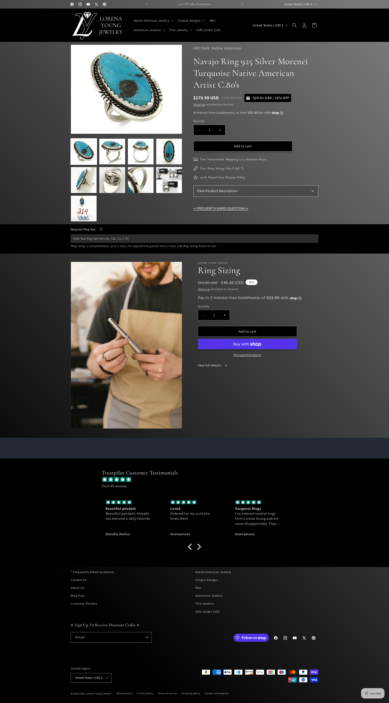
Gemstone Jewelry (209, 596)
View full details (210, 365)
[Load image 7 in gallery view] (141, 180)
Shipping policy (190, 693)
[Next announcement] (242, 4)
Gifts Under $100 (207, 612)
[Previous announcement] (147, 4)
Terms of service (167, 693)
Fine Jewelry (204, 603)
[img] (197, 479)
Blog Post (78, 596)
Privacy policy (145, 693)
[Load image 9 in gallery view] (84, 208)
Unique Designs (206, 580)
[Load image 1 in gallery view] (84, 151)
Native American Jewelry (213, 572)
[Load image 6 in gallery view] (112, 180)
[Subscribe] (147, 637)
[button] (153, 20)
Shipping (199, 104)
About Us (77, 588)
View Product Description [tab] (217, 190)
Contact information (216, 693)
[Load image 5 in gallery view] (84, 180)
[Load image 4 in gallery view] (169, 151)
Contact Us (79, 580)
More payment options (247, 355)
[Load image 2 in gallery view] (112, 151)
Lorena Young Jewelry (98, 693)
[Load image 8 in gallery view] (169, 180)
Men (198, 588)
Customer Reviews (84, 603)
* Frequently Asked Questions (92, 572)
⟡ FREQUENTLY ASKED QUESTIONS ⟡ (220, 208)
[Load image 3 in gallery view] (141, 151)
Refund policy (125, 693)
